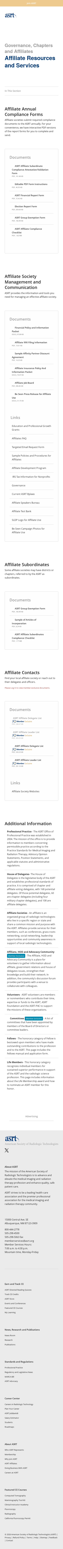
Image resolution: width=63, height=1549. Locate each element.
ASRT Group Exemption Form (30, 217)
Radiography (10, 1513)
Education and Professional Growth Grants (31, 427)
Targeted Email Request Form (28, 447)
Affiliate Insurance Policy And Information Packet (29, 370)
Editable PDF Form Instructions (31, 184)
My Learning (10, 1312)
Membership (10, 1454)
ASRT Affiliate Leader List (28, 759)
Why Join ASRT (11, 1459)
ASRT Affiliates (11, 1463)
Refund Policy (19, 1537)
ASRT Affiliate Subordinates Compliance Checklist (28, 636)
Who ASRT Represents (14, 1450)
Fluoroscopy (10, 1509)
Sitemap (43, 1537)
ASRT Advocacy (11, 1381)
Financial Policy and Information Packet (30, 329)
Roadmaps (9, 1427)
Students (9, 1422)
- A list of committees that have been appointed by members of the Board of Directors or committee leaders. (30, 1024)
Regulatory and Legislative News (19, 1372)
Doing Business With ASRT (16, 1468)
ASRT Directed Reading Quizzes (18, 1289)
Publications (10, 1344)
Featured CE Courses (14, 1308)
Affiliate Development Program (29, 468)
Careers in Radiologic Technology (19, 1404)
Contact (9, 1540)
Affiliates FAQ (19, 438)
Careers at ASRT (11, 1472)
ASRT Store (9, 1298)
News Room (10, 1335)
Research (9, 1340)
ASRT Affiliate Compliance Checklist (27, 230)
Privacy (8, 1537)
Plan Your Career (12, 1408)
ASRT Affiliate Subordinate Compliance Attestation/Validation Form (30, 169)
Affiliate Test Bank (21, 511)
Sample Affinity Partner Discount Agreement (31, 355)
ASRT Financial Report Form (29, 195)
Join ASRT (31, 3)
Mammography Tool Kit (15, 1500)
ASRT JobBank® (11, 1413)
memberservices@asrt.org (19, 1240)
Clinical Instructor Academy (16, 1504)
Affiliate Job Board (24, 382)
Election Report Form (26, 206)
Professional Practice (14, 1367)
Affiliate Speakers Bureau (26, 502)
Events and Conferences (15, 1303)
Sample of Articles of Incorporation (24, 621)
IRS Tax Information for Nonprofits (31, 476)
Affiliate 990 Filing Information (31, 342)
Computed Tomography (15, 1495)
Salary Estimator (12, 1418)
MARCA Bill (9, 1376)
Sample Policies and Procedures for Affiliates (31, 457)
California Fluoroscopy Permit (17, 1518)
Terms (29, 1537)
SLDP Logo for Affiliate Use (26, 520)
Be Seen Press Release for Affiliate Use (31, 396)
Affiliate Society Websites (25, 791)
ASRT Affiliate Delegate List (29, 745)
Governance (18, 485)
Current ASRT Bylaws (23, 494)
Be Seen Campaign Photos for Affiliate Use (28, 530)
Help (36, 1537)
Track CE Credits (12, 1294)
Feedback (53, 1537)
